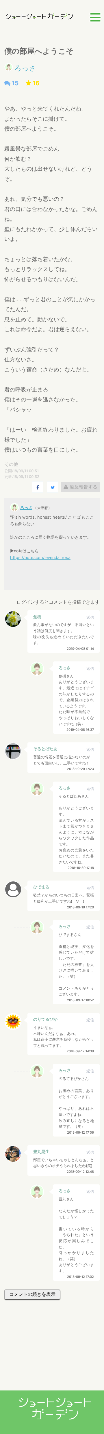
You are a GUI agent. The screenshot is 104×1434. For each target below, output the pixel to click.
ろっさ (25, 68)
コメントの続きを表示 (32, 1294)
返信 (90, 617)
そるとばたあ (45, 748)
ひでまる (41, 886)
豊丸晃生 (41, 1151)
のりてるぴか (45, 1019)
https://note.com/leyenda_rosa (40, 557)
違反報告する (82, 487)
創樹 (37, 616)
